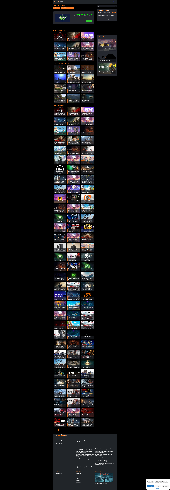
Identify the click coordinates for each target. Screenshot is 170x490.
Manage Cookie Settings (110, 488)
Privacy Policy (97, 488)
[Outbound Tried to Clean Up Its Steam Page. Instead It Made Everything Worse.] (73, 305)
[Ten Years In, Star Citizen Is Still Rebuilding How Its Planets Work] (60, 46)
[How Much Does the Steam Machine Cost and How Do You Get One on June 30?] (73, 247)
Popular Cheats (78, 478)
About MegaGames (59, 473)
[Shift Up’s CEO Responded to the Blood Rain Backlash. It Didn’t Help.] (73, 140)
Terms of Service (102, 488)
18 (72, 429)
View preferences (165, 486)
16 (68, 429)
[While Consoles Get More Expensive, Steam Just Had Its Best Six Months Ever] (87, 179)
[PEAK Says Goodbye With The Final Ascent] (87, 36)
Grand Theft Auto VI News (60, 441)
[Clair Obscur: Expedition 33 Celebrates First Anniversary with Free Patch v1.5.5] (73, 363)
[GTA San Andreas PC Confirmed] (60, 78)
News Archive (71, 7)
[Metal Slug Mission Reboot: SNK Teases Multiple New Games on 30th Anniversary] (60, 373)
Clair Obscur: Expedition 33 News (61, 440)
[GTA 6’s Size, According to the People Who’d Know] (73, 179)
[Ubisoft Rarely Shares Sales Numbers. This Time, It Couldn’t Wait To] (60, 188)
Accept (151, 486)
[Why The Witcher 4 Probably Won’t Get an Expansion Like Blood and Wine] (87, 276)
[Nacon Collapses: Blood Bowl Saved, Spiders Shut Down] (73, 198)
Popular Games (78, 473)
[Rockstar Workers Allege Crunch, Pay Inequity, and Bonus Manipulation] (60, 198)
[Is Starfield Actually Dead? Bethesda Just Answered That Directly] (60, 179)
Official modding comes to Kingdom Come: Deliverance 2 (104, 458)
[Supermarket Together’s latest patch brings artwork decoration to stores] (60, 88)
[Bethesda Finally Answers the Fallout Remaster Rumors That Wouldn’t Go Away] (87, 169)
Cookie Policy (157, 488)
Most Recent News (57, 7)
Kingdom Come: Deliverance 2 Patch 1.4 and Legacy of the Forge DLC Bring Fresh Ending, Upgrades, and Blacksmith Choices (85, 444)
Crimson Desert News (59, 443)
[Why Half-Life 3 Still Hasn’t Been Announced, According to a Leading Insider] (87, 198)
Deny (158, 486)
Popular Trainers (78, 475)
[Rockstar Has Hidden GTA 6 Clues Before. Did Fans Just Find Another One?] (87, 46)
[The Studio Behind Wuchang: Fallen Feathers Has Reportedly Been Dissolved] (87, 383)
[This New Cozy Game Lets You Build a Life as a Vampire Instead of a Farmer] (73, 188)
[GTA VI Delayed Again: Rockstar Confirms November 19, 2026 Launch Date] (73, 412)
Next (74, 429)
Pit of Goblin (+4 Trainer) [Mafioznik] (101, 483)
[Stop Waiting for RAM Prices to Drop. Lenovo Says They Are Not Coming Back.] (73, 227)
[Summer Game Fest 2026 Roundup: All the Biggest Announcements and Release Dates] (73, 266)
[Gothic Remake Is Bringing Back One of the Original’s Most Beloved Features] (87, 130)
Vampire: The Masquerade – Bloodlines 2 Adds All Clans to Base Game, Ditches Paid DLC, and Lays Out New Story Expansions (85, 455)
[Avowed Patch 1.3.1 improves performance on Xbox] (73, 88)
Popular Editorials (78, 482)
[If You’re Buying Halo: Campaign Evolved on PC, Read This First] (60, 159)
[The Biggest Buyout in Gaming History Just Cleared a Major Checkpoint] (60, 169)
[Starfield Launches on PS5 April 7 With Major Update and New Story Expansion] (73, 422)
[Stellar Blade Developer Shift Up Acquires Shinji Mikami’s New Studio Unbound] (87, 402)
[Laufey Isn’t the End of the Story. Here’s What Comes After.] (87, 159)
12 (66, 429)
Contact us (58, 475)
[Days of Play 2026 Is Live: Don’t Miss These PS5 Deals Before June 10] (60, 295)
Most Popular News (64, 7)
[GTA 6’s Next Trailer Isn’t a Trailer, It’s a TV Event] (73, 130)
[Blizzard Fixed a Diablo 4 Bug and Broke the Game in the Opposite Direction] (60, 324)
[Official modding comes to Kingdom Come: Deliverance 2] (87, 88)
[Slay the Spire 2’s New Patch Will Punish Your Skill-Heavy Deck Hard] (60, 305)
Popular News (78, 480)
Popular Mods (78, 476)
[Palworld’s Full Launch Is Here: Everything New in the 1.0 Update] (87, 208)
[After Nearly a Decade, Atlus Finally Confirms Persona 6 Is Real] (73, 276)
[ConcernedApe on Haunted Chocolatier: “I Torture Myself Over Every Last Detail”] (87, 227)
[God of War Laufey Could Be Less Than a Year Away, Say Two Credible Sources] (87, 247)
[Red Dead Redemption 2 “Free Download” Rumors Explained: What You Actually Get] (60, 422)
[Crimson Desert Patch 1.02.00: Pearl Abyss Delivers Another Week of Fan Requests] (73, 402)
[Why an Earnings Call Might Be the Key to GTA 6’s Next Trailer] (73, 159)
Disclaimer (58, 476)
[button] (168, 479)
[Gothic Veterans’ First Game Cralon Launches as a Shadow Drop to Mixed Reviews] (73, 344)
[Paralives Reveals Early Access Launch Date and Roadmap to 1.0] (73, 324)
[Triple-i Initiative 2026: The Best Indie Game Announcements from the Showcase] (73, 383)
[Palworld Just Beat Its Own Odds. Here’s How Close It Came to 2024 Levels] (87, 188)
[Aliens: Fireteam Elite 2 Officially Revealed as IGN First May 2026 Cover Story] (60, 344)
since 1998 (113, 12)
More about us (107, 19)
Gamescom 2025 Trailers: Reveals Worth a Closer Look (84, 449)
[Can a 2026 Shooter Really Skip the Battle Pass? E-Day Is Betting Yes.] (60, 140)
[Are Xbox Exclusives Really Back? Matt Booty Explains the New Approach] (87, 266)
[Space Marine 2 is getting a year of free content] (87, 98)
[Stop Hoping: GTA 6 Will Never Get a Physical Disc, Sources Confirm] (73, 208)
